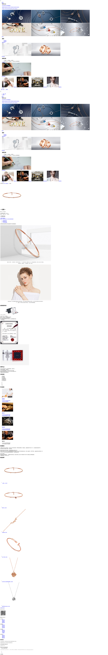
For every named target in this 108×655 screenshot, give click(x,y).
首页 (2, 2)
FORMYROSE (2, 607)
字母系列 (12, 101)
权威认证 (3, 620)
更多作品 (17, 101)
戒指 (7, 5)
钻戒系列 (5, 40)
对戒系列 (5, 41)
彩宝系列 (15, 101)
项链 (4, 5)
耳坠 (5, 5)
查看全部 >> (9, 5)
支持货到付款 (4, 220)
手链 (2, 5)
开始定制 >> (4, 62)
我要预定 (6, 218)
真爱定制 (3, 56)
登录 (1, 89)
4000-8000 (9, 8)
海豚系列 (3, 101)
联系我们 (3, 621)
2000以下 (3, 8)
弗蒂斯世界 (3, 76)
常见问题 (3, 627)
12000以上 (16, 8)
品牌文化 (3, 635)
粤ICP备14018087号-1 (30, 649)
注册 (3, 89)
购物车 (6, 89)
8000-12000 (12, 8)
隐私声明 (3, 622)
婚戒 (2, 36)
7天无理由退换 (4, 222)
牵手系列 (9, 101)
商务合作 (3, 637)
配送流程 (3, 626)
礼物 (2, 97)
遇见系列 (6, 101)
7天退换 (3, 632)
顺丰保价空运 (4, 221)
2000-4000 (6, 8)
